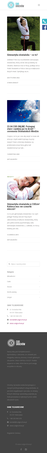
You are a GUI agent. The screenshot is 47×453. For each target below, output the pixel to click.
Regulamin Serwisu (13, 433)
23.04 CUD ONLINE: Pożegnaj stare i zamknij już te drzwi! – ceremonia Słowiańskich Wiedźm (23, 129)
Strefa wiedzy (12, 83)
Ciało (9, 281)
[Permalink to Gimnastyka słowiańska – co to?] (23, 34)
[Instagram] (26, 449)
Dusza (9, 287)
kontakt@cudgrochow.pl (18, 320)
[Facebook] (21, 449)
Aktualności (12, 159)
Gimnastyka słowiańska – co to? (22, 54)
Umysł (9, 297)
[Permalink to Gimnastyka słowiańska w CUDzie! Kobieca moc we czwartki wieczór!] (23, 188)
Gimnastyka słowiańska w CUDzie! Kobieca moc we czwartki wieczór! (23, 206)
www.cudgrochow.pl (17, 323)
